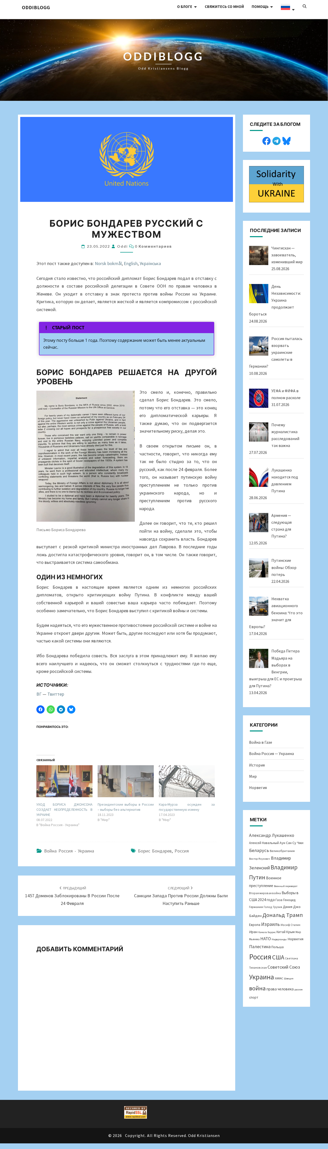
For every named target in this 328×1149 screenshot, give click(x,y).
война (257, 988)
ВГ (39, 694)
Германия (256, 907)
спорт (253, 997)
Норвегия (258, 787)
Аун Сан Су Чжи (291, 842)
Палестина (260, 946)
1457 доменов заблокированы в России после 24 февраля (72, 896)
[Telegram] (276, 140)
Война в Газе (260, 742)
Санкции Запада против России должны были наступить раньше (181, 896)
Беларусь (259, 850)
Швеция (288, 978)
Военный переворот (286, 886)
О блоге (184, 6)
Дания (287, 907)
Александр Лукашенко (271, 835)
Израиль (270, 924)
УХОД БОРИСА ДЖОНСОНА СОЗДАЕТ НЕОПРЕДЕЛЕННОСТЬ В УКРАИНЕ (64, 809)
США (278, 957)
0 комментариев (153, 246)
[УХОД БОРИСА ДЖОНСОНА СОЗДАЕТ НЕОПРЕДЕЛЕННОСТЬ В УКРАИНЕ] (64, 781)
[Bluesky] (286, 140)
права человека (280, 989)
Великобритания (282, 851)
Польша (277, 947)
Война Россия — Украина (271, 753)
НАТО (265, 939)
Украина (261, 976)
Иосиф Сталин (290, 925)
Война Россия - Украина (69, 851)
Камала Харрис (267, 932)
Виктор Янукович (259, 858)
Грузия (277, 907)
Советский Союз (284, 967)
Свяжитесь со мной (224, 6)
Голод (268, 907)
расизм (298, 989)
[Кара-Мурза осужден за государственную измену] (187, 781)
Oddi (122, 246)
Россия (182, 851)
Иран (253, 931)
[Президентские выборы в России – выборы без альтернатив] (126, 781)
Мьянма (254, 939)
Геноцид (289, 900)
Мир (253, 776)
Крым (290, 931)
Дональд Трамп (282, 914)
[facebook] (266, 140)
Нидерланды (279, 939)
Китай (280, 932)
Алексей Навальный (264, 843)
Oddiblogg (36, 7)
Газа (278, 900)
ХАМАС (279, 978)
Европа (254, 924)
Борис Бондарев (155, 851)
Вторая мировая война (265, 893)
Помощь (260, 6)
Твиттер (55, 694)
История (257, 765)
